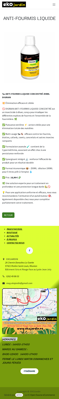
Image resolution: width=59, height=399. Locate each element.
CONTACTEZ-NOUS (15, 242)
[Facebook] (29, 250)
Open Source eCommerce (42, 394)
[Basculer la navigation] (54, 4)
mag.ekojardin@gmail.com (19, 283)
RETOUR (8, 215)
